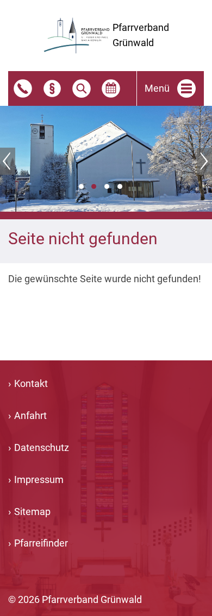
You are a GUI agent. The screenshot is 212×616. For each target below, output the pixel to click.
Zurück (7, 161)
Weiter (204, 161)
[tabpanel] (106, 159)
